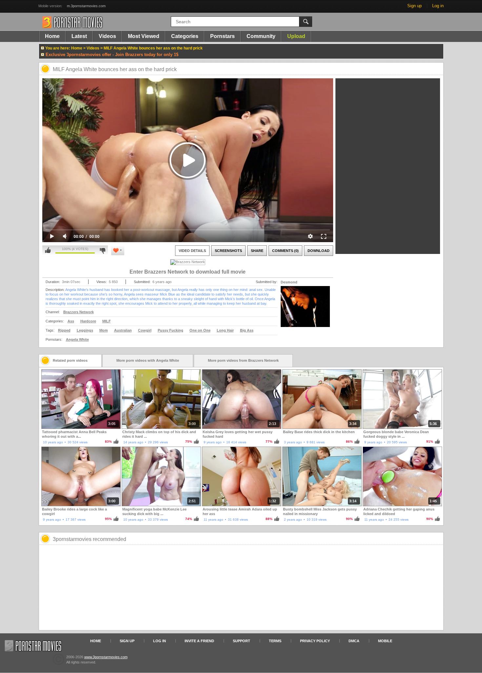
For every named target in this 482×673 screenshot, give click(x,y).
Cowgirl (144, 330)
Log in (438, 5)
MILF (106, 321)
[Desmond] (305, 310)
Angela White (77, 339)
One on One (200, 330)
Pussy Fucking (170, 330)
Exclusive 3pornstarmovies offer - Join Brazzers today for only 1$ (112, 54)
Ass (71, 321)
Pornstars (222, 36)
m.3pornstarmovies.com (86, 6)
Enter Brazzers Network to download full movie (188, 272)
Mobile (385, 641)
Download (319, 251)
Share (257, 251)
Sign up (414, 5)
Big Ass (246, 330)
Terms (275, 641)
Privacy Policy (315, 641)
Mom (103, 330)
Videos (107, 36)
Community (261, 36)
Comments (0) (285, 251)
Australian (123, 330)
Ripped (64, 330)
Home (52, 36)
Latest (79, 36)
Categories (184, 36)
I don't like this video (102, 250)
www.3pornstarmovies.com (106, 657)
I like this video (47, 250)
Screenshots (228, 251)
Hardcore (88, 321)
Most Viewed (143, 36)
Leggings (85, 330)
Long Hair (225, 330)
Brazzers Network (78, 312)
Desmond (289, 282)
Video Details (192, 251)
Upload (296, 36)
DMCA (354, 641)
